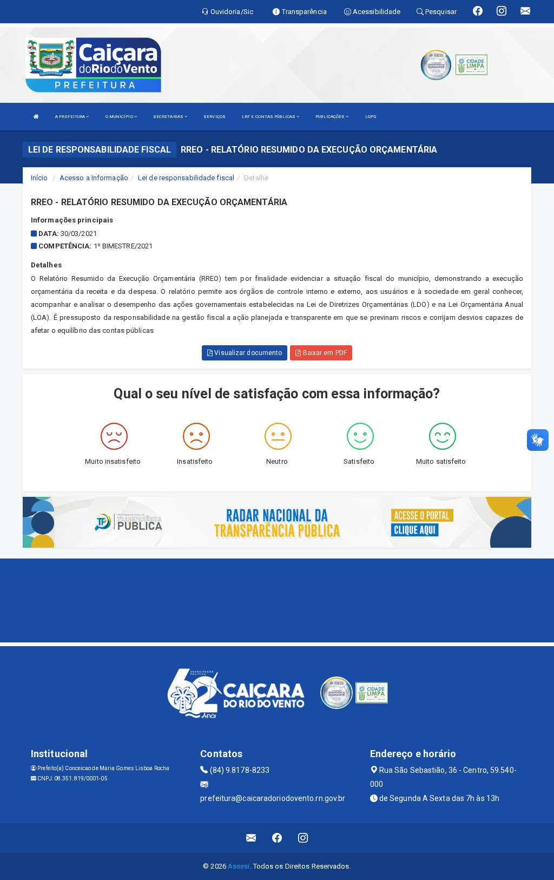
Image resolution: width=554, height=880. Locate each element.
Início (39, 178)
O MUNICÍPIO (119, 116)
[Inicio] (36, 116)
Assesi (239, 866)
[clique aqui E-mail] (251, 838)
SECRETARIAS (168, 116)
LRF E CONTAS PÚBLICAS (269, 116)
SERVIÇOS (214, 116)
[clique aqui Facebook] (277, 838)
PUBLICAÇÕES (330, 116)
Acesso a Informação (94, 178)
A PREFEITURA (70, 116)
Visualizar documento (247, 353)
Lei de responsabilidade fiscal (186, 178)
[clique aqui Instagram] (303, 838)
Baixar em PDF (323, 353)
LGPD (370, 116)
